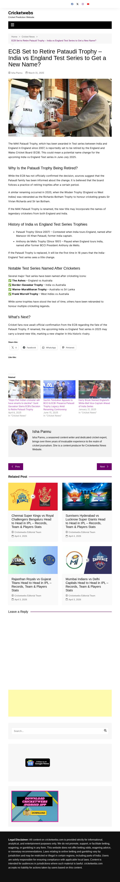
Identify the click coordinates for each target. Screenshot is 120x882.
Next (102, 466)
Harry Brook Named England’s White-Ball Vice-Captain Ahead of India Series (94, 403)
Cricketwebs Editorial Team (28, 532)
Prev (17, 466)
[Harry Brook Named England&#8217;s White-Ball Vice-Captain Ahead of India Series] (95, 389)
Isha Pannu (16, 73)
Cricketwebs (20, 12)
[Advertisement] (60, 703)
